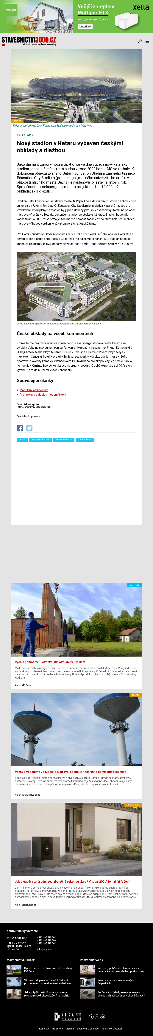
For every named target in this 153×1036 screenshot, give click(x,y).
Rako (22, 439)
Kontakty (44, 1028)
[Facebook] (91, 1016)
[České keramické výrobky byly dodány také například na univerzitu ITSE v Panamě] (76, 320)
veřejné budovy (64, 439)
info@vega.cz (44, 949)
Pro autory (57, 1028)
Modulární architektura (34, 390)
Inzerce (70, 1028)
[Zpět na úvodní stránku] (29, 41)
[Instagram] (97, 1016)
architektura (85, 439)
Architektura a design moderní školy (43, 394)
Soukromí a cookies (88, 1028)
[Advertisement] (76, 481)
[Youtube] (102, 1016)
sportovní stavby (40, 439)
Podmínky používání (112, 1028)
